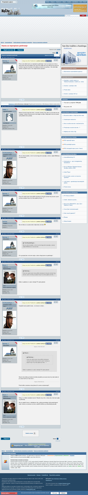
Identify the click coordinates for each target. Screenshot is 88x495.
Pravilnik (69, 1)
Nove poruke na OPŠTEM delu (70, 192)
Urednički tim (45, 475)
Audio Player (67, 172)
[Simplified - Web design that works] (67, 484)
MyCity (47, 1)
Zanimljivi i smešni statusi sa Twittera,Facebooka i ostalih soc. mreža (74, 81)
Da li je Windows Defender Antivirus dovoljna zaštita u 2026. (73, 167)
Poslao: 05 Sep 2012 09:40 (8, 106)
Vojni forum (56, 478)
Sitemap (38, 475)
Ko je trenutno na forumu (10, 453)
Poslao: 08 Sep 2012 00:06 (8, 190)
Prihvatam (54, 493)
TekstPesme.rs (49, 480)
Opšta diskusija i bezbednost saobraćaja (22, 42)
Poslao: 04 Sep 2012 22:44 (8, 57)
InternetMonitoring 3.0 (69, 157)
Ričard (4, 265)
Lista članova (75, 1)
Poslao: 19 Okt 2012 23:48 (8, 218)
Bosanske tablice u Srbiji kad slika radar (74, 115)
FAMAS (4, 109)
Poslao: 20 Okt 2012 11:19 (8, 391)
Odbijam (63, 493)
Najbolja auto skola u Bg (70, 131)
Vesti (53, 478)
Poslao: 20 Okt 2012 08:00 (8, 261)
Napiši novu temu (8, 50)
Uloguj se (53, 1)
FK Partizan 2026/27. (69, 195)
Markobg (5, 61)
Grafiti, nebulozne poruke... (70, 199)
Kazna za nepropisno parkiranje (40, 42)
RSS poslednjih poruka (69, 144)
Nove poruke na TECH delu (69, 154)
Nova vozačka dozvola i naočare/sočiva (74, 123)
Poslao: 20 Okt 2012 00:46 (8, 233)
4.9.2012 (58, 49)
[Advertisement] (44, 30)
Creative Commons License (64, 483)
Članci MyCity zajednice (54, 475)
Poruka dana (67, 89)
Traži (80, 1)
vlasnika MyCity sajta (30, 489)
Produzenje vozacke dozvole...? (72, 127)
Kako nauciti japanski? (69, 213)
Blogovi (64, 1)
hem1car (5, 221)
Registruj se (58, 1)
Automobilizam (8, 42)
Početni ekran (67, 187)
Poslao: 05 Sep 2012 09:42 (8, 149)
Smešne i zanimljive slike (70, 85)
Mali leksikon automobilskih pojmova (73, 71)
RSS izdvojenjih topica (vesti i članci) (73, 148)
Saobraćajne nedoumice (70, 119)
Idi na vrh (58, 440)
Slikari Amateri (67, 221)
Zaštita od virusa (62, 478)
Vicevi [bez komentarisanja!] (71, 209)
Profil (22, 99)
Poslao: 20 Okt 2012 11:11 (8, 340)
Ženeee (66, 217)
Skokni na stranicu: (49, 55)
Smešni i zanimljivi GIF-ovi (70, 93)
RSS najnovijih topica (69, 140)
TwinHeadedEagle (7, 152)
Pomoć (84, 1)
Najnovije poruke (31, 475)
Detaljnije (72, 455)
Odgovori (20, 50)
